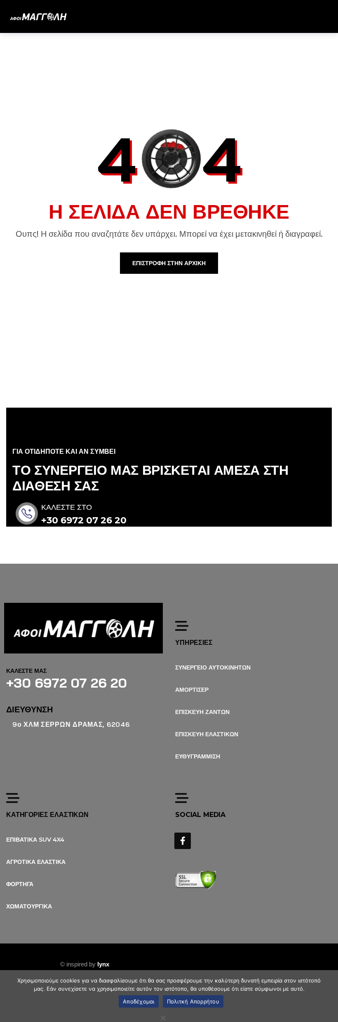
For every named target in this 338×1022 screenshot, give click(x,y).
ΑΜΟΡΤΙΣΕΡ (192, 689)
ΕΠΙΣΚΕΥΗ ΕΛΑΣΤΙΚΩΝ (206, 734)
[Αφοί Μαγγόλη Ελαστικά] (38, 16)
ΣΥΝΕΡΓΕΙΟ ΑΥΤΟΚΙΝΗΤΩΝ (213, 667)
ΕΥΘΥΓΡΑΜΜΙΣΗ (197, 756)
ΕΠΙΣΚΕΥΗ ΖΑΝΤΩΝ (202, 712)
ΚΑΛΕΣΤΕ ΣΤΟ (66, 507)
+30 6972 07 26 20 (84, 520)
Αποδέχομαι (139, 1001)
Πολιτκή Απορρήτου (193, 1001)
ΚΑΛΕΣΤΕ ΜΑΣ (26, 670)
